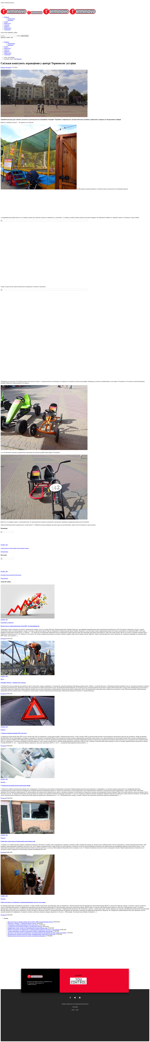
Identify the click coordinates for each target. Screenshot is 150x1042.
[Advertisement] (53, 203)
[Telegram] (79, 997)
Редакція (8, 67)
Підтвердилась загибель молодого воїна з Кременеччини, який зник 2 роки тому (31, 934)
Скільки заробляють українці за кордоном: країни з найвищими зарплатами (30, 931)
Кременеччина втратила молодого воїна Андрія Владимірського (27, 936)
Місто (2, 679)
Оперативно (4, 551)
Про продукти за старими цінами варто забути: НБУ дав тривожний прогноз (20, 626)
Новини (3, 67)
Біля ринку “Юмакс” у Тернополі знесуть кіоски (13, 682)
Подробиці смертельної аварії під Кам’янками (11, 574)
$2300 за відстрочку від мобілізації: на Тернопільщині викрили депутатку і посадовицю (23, 902)
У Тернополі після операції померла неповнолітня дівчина (15, 785)
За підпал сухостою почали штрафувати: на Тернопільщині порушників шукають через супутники (37, 932)
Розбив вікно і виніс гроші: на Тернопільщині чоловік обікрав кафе (18, 841)
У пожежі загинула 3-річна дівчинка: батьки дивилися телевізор (15, 548)
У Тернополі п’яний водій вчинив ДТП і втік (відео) (14, 733)
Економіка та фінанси (7, 622)
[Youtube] (75, 997)
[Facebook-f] (70, 997)
